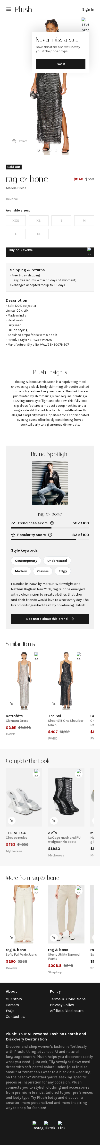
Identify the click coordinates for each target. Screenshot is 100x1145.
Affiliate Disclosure (66, 1010)
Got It (61, 64)
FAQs (10, 1010)
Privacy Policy (62, 1005)
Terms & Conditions (68, 999)
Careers (12, 1005)
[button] (38, 150)
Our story (14, 999)
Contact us (15, 1016)
